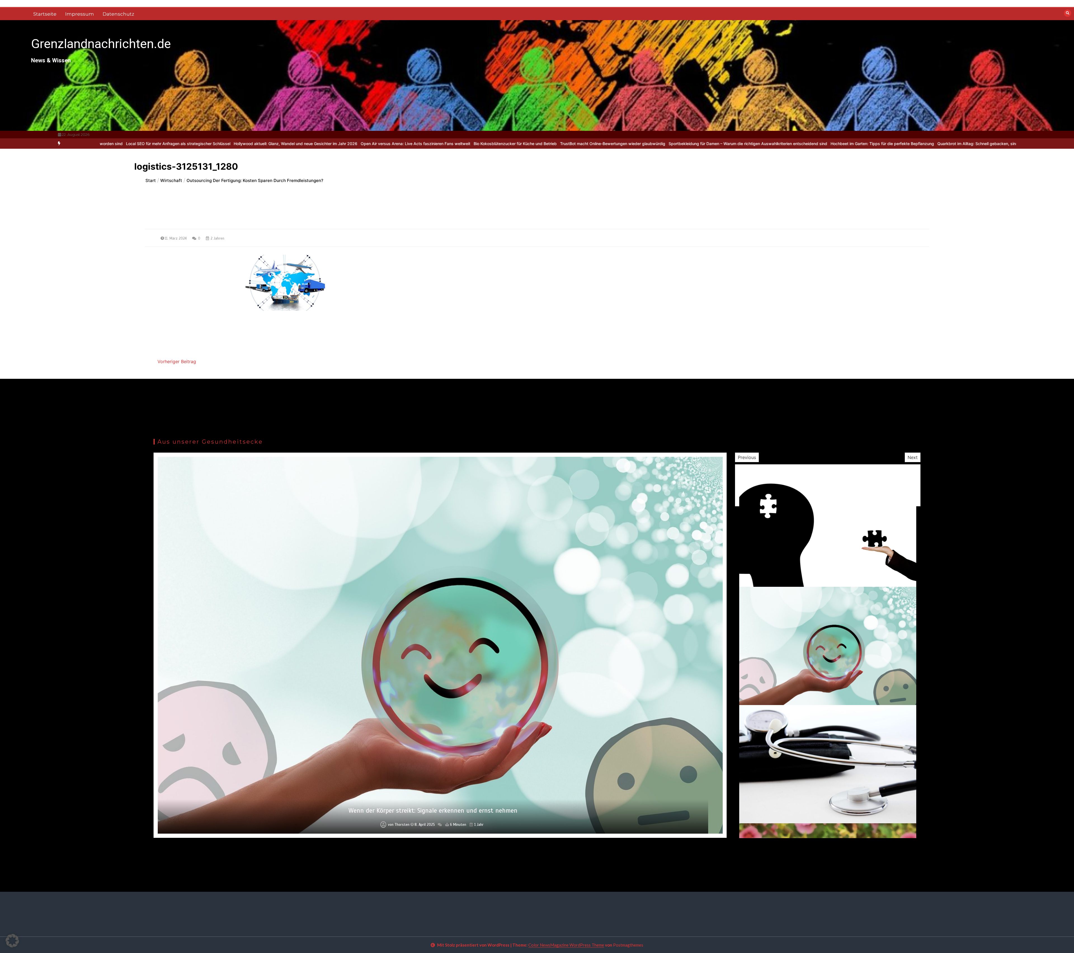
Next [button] (913, 457)
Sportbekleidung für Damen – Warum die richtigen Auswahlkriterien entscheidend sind (620, 143)
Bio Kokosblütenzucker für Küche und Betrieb (387, 143)
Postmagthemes (628, 944)
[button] (12, 940)
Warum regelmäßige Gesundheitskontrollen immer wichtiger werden (433, 810)
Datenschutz (118, 14)
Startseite (44, 14)
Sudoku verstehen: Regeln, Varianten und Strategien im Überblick (976, 143)
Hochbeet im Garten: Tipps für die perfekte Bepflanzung (754, 143)
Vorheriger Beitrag (176, 361)
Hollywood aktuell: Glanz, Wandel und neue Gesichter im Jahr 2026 (168, 143)
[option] (168, 143)
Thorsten (400, 824)
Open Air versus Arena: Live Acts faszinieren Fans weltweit (288, 143)
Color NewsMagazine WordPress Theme (566, 944)
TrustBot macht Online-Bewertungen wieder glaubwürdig (485, 143)
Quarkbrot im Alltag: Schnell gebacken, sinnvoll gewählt (861, 143)
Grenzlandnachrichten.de (101, 43)
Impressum (79, 14)
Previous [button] (747, 457)
